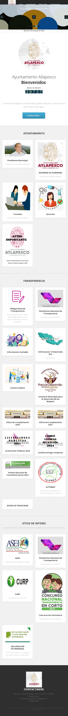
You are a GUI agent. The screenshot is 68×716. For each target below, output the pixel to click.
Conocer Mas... (34, 115)
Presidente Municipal (17, 160)
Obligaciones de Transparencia (17, 309)
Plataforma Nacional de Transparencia (50, 312)
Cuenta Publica (17, 387)
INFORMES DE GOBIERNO (50, 172)
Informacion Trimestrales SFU (50, 352)
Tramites (17, 214)
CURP (17, 594)
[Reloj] (31, 26)
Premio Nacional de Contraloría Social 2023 (18, 473)
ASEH (17, 558)
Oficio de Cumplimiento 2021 (50, 423)
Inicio (21, 4)
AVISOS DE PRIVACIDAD (17, 505)
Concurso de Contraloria (50, 615)
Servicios (50, 214)
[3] (34, 26)
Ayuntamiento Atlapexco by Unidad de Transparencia (50, 708)
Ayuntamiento (31, 4)
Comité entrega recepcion (50, 452)
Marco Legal (43, 4)
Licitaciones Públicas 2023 (17, 450)
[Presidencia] (36, 26)
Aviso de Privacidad (37, 709)
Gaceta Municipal (25, 9)
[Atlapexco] (29, 26)
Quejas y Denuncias (41, 9)
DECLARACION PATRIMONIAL (17, 647)
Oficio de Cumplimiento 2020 (17, 423)
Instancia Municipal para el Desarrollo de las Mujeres (50, 399)
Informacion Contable (17, 352)
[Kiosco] (38, 26)
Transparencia (55, 4)
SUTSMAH (50, 487)
